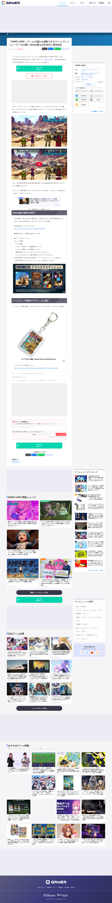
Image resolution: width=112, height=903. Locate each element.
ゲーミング (86, 613)
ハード (100, 610)
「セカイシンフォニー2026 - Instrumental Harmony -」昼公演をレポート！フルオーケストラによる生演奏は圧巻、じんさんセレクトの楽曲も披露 (17, 654)
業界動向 (79, 624)
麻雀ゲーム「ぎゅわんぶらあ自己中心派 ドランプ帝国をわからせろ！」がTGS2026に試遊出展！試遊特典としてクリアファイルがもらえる (19, 842)
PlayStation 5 (84, 73)
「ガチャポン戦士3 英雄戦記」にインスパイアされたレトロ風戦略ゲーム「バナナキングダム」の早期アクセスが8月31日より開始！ (43, 842)
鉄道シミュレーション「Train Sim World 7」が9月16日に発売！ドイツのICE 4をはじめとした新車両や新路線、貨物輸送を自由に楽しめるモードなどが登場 (17, 677)
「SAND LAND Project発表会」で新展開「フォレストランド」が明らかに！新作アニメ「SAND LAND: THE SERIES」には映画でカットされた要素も (56, 582)
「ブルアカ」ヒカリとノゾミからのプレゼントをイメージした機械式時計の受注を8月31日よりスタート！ (61, 698)
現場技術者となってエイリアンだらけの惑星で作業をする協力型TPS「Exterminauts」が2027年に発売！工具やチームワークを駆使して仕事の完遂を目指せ (39, 699)
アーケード (87, 610)
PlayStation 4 (89, 74)
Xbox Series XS (93, 73)
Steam (83, 74)
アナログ (95, 610)
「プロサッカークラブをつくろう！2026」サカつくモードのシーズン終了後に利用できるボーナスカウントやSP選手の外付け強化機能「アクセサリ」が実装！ (19, 818)
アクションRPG (89, 77)
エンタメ (43, 559)
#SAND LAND (15, 462)
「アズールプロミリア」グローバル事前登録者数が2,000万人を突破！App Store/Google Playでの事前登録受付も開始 (68, 770)
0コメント (22, 49)
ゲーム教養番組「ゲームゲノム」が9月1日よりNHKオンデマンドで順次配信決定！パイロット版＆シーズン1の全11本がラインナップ (19, 770)
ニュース (63, 3)
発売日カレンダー (81, 635)
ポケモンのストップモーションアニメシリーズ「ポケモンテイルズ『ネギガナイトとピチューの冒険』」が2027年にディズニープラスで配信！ (68, 793)
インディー (79, 610)
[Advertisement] (56, 19)
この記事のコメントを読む (40, 76)
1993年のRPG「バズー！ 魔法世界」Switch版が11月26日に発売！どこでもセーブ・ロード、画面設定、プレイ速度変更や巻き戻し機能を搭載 (43, 770)
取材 (78, 628)
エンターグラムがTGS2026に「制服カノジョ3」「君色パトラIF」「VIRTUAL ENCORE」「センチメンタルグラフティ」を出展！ (43, 793)
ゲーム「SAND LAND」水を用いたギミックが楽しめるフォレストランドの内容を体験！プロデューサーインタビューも (55, 523)
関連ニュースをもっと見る (39, 592)
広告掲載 (66, 887)
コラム (78, 631)
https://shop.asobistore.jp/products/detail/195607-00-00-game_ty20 (36, 368)
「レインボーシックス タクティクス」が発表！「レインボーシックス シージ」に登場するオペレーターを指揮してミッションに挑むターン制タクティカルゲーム (17, 699)
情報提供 (60, 887)
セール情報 (18, 749)
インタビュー (94, 628)
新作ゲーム (11, 749)
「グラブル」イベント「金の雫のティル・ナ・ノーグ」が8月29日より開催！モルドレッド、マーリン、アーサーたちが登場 (93, 792)
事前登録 (84, 606)
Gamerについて (41, 887)
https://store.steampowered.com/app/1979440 (29, 229)
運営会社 (72, 887)
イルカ (83, 71)
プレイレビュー (45, 501)
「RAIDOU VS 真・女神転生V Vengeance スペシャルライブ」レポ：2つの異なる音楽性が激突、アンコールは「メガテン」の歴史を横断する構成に (39, 677)
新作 (78, 606)
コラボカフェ (98, 617)
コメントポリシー (53, 423)
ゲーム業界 (39, 749)
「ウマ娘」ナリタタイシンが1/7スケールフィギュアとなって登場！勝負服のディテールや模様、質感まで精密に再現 (68, 841)
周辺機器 (79, 613)
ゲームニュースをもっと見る (95, 570)
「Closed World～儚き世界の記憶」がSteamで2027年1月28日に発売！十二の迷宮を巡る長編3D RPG (61, 652)
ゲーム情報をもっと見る (96, 111)
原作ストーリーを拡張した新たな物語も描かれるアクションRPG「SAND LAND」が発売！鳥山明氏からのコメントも (22, 523)
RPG (82, 77)
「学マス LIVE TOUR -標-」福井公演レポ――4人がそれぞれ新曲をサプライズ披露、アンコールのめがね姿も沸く (93, 841)
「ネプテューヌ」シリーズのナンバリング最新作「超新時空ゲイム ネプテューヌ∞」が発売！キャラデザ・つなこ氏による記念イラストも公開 (61, 676)
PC (99, 73)
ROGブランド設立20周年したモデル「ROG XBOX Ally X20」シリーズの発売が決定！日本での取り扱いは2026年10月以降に (92, 818)
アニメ (78, 620)
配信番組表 (101, 3)
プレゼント (85, 638)
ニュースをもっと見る (39, 708)
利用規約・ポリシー (52, 887)
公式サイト (89, 84)
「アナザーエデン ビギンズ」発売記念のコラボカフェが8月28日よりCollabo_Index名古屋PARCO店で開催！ (39, 653)
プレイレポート (85, 628)
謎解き (78, 617)
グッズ (91, 617)
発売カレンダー (92, 3)
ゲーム (72, 3)
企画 (84, 631)
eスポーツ (86, 624)
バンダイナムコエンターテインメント (91, 69)
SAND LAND (48, 59)
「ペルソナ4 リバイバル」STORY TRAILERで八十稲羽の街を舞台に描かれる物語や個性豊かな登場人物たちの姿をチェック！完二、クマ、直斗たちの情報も (93, 770)
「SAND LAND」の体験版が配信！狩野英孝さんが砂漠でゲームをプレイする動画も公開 (22, 581)
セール (78, 638)
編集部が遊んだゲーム (92, 635)
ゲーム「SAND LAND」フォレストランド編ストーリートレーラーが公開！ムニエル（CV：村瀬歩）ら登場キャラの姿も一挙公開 (22, 552)
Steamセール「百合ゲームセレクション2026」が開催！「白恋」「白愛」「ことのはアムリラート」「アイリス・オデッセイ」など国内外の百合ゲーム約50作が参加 (68, 818)
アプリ (82, 3)
